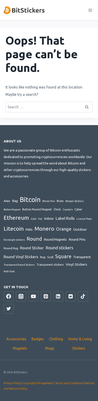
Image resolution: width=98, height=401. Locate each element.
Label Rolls (65, 218)
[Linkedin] (58, 296)
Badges (37, 339)
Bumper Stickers (74, 201)
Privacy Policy (12, 383)
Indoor (49, 218)
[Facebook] (9, 296)
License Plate (84, 218)
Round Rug (11, 248)
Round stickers (59, 247)
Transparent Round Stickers (19, 264)
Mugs (49, 348)
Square (63, 256)
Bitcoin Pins (48, 201)
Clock (57, 209)
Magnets (20, 348)
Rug (42, 257)
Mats (29, 229)
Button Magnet (12, 209)
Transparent (82, 257)
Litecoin (14, 228)
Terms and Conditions (69, 383)
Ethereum (16, 217)
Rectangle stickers (14, 239)
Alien (7, 200)
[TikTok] (83, 296)
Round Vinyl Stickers (21, 257)
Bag (15, 201)
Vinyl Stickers (76, 264)
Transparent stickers (50, 264)
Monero (44, 228)
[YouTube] (33, 296)
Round (34, 239)
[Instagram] (21, 296)
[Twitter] (9, 309)
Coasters (68, 209)
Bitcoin (30, 199)
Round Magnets (55, 239)
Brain (60, 200)
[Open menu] (90, 10)
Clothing (56, 339)
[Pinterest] (46, 296)
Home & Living (80, 339)
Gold (33, 218)
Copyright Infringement (38, 383)
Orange (63, 229)
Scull (50, 257)
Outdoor (80, 229)
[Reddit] (71, 296)
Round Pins (77, 239)
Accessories (16, 339)
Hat (40, 218)
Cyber (78, 209)
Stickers (78, 348)
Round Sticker (32, 248)
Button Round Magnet (37, 209)
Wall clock (9, 271)
